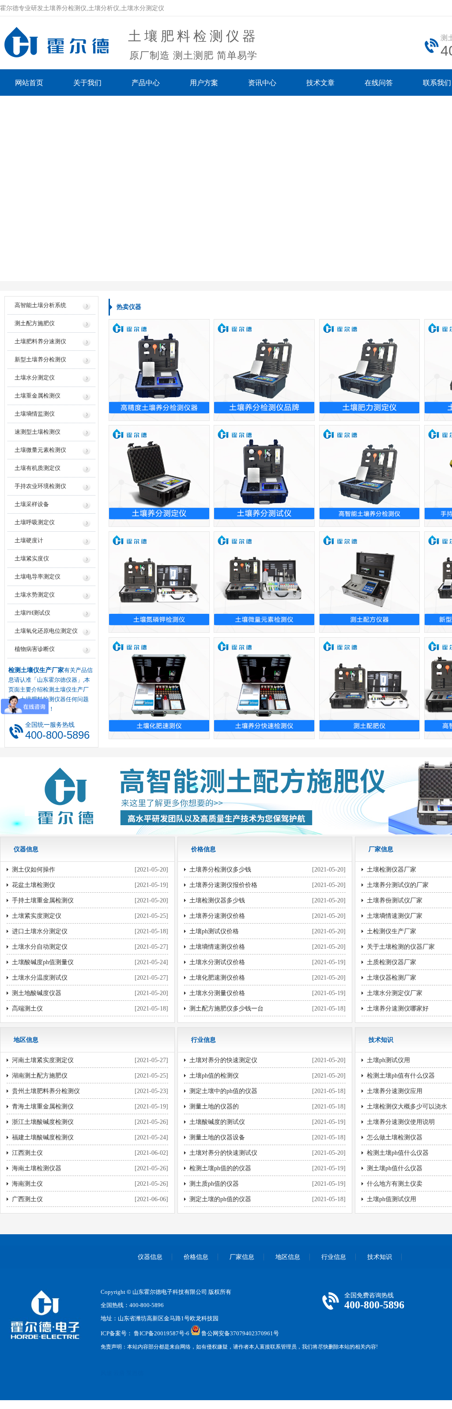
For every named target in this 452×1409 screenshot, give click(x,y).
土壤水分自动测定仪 (40, 946)
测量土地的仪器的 (214, 1106)
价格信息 (196, 1257)
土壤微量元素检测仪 (40, 450)
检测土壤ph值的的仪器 (220, 1168)
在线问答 (379, 82)
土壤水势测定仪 (35, 594)
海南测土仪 (27, 1183)
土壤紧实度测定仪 (36, 916)
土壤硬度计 (29, 540)
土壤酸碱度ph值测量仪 (43, 962)
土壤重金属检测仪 (37, 395)
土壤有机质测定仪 (37, 468)
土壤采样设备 (32, 504)
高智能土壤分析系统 (40, 305)
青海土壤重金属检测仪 (43, 1106)
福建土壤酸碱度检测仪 (43, 1137)
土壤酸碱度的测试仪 (217, 1122)
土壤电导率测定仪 (37, 576)
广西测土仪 (27, 1199)
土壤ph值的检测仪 (214, 1075)
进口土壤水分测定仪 (40, 931)
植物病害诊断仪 (35, 649)
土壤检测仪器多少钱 (217, 900)
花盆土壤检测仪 (33, 885)
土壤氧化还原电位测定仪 (46, 630)
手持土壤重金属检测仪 (43, 900)
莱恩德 (134, 1373)
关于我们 (87, 82)
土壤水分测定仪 (35, 377)
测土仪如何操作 (33, 869)
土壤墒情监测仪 (35, 413)
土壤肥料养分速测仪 (40, 341)
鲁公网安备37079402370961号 (240, 1333)
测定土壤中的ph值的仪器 (223, 1091)
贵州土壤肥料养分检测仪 (46, 1091)
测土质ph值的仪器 (214, 1183)
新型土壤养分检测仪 (40, 359)
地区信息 (287, 1257)
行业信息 (333, 1257)
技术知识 (379, 1257)
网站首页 (29, 82)
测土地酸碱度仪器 (36, 993)
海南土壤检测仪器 (36, 1168)
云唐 (119, 1373)
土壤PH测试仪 (32, 612)
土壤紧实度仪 (32, 558)
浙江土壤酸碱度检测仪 (43, 1122)
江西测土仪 (27, 1153)
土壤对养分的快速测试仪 (223, 1153)
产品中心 (146, 82)
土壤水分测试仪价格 (217, 962)
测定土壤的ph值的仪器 (220, 1199)
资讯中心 (262, 82)
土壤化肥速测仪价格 (217, 977)
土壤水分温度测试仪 (40, 977)
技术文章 (320, 82)
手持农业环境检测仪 (40, 486)
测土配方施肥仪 (35, 323)
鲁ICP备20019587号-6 (161, 1333)
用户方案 (204, 82)
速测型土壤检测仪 (37, 431)
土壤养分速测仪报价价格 (223, 885)
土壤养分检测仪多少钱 (220, 869)
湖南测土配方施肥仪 (40, 1075)
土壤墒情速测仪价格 (217, 946)
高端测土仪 (27, 1008)
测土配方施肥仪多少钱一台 (226, 1008)
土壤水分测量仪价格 (217, 993)
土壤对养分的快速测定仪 (223, 1060)
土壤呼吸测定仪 (35, 522)
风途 (106, 1373)
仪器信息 (150, 1257)
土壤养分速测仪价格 (217, 916)
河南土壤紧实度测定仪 (43, 1060)
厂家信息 (242, 1257)
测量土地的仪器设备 (217, 1137)
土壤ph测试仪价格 (214, 931)
